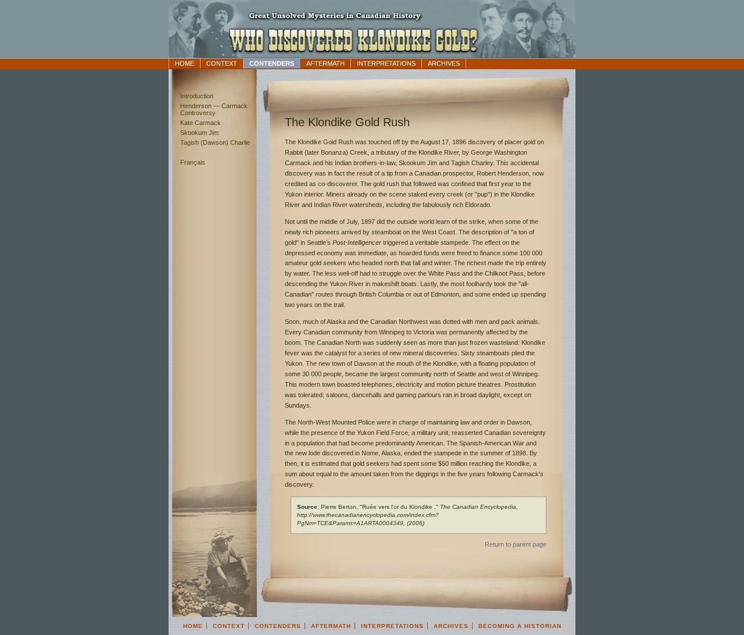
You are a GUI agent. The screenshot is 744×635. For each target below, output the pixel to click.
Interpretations (386, 63)
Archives (444, 63)
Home (184, 63)
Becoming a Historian (519, 626)
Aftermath (325, 63)
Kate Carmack (200, 122)
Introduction (196, 95)
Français (192, 162)
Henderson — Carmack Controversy (214, 109)
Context (221, 63)
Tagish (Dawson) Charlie (215, 142)
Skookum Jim (199, 132)
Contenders (271, 63)
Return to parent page (515, 544)
